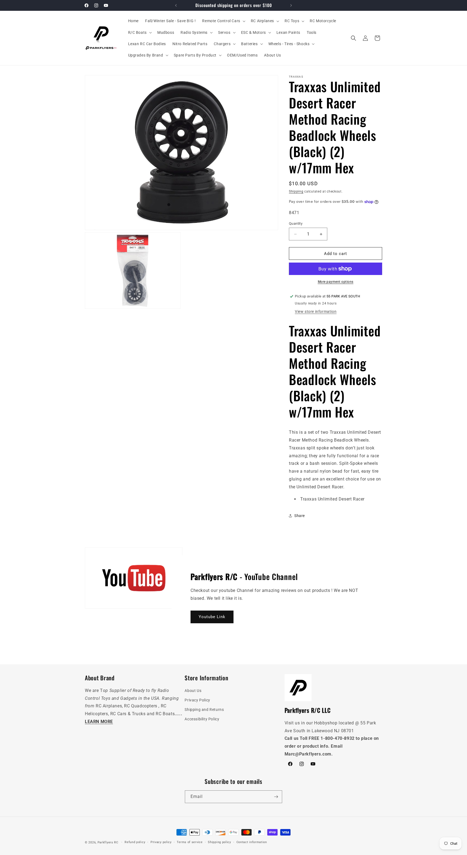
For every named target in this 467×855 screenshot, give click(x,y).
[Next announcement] (291, 5)
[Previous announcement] (176, 5)
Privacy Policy (197, 700)
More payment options (335, 282)
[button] (223, 20)
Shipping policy (219, 842)
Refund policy (135, 842)
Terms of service (189, 842)
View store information (315, 311)
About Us (193, 690)
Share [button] (299, 515)
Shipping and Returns (204, 710)
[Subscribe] (276, 796)
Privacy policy (161, 842)
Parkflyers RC (108, 842)
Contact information (251, 842)
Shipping (296, 191)
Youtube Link (212, 616)
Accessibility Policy (202, 719)
